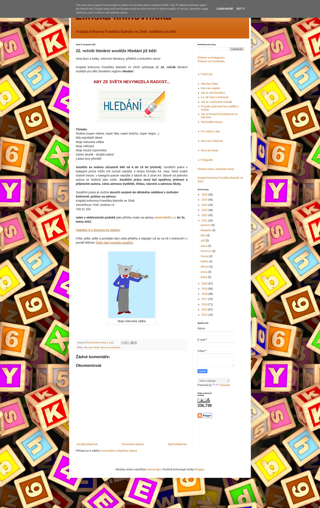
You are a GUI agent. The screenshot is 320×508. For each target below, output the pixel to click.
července (206, 251)
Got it (240, 8)
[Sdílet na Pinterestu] (135, 342)
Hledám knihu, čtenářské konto (216, 169)
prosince (206, 225)
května (205, 261)
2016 (205, 304)
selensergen (153, 469)
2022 (205, 215)
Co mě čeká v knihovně (214, 97)
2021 (205, 220)
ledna (204, 277)
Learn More (224, 8)
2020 (205, 283)
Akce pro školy (91, 347)
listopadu (206, 230)
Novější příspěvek (87, 444)
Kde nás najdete (210, 88)
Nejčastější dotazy (211, 121)
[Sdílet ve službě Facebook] (132, 342)
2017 (205, 299)
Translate (224, 385)
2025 (205, 199)
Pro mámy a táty (210, 131)
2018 (205, 293)
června (205, 256)
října (203, 235)
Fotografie (207, 159)
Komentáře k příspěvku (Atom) (119, 450)
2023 (205, 210)
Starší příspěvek (177, 444)
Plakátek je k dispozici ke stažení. (98, 230)
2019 (205, 288)
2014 (205, 314)
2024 (205, 205)
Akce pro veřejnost (110, 347)
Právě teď (206, 74)
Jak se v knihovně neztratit (216, 101)
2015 (205, 309)
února (204, 271)
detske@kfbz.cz (165, 217)
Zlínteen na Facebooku (211, 61)
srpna (204, 245)
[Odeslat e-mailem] (122, 342)
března (205, 266)
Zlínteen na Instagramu (211, 57)
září (203, 240)
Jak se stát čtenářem (213, 92)
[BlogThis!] (126, 342)
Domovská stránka (133, 444)
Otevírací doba (209, 83)
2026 (205, 194)
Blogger (199, 469)
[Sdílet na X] (129, 342)
